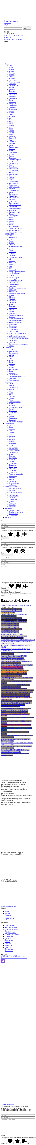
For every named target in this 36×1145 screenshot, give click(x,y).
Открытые (12, 470)
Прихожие (8, 382)
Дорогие (12, 145)
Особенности (13, 194)
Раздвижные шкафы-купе (17, 337)
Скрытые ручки (14, 212)
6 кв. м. (11, 223)
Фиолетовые (13, 109)
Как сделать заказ (15, 488)
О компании (9, 494)
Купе (10, 414)
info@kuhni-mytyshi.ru (8, 906)
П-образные (13, 152)
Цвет (10, 66)
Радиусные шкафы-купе (17, 315)
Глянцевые (12, 80)
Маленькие (12, 252)
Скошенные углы (15, 160)
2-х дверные (13, 324)
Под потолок (13, 335)
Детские (11, 295)
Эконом (11, 346)
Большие (12, 253)
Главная (3, 605)
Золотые (11, 113)
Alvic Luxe (12, 262)
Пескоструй (13, 279)
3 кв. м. (11, 219)
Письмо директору (7, 1104)
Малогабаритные (14, 208)
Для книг (12, 299)
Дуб (10, 127)
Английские (13, 167)
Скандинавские (14, 187)
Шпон (11, 134)
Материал (12, 116)
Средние (12, 255)
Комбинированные (15, 281)
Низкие (11, 311)
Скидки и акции (14, 510)
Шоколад (12, 89)
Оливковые (13, 93)
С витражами (13, 282)
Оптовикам (13, 515)
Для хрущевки (14, 197)
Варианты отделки (15, 228)
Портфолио (13, 499)
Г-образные (13, 308)
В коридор (12, 290)
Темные (11, 241)
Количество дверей (15, 322)
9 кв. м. (11, 225)
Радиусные (12, 158)
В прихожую (13, 291)
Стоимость (12, 141)
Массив (11, 131)
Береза (11, 123)
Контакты (8, 517)
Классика (12, 385)
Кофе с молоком (14, 82)
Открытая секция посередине (19, 338)
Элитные (12, 149)
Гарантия (12, 497)
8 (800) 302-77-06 (9, 35)
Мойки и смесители (15, 230)
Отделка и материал (15, 257)
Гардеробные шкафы (16, 474)
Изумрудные (13, 98)
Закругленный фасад (16, 320)
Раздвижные (13, 472)
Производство (13, 496)
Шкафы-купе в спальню (17, 293)
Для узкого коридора (16, 421)
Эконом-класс (13, 147)
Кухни (7, 64)
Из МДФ (12, 409)
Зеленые (11, 75)
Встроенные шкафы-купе (17, 333)
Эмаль (11, 120)
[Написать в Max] (3, 962)
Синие (11, 114)
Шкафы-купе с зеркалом (17, 272)
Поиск (25, 28)
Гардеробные (9, 423)
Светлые (12, 244)
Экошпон (12, 136)
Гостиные (8, 347)
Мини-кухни (13, 216)
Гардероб (12, 342)
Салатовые (12, 107)
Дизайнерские (13, 169)
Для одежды (13, 300)
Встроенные (13, 201)
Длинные (12, 309)
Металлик (12, 84)
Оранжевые (13, 94)
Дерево (11, 125)
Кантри (11, 172)
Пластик (12, 132)
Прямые (11, 156)
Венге (11, 100)
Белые (11, 67)
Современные (13, 163)
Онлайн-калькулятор (16, 512)
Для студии (12, 196)
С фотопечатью (14, 284)
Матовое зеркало (14, 273)
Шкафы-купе (9, 234)
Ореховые (12, 102)
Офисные (12, 297)
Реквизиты (12, 503)
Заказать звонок (6, 958)
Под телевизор (14, 380)
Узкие (11, 217)
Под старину (13, 185)
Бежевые (12, 78)
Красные (12, 73)
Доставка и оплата (11, 487)
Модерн (11, 178)
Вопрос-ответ (13, 514)
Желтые (11, 71)
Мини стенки (13, 369)
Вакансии (12, 505)
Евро (10, 165)
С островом (13, 206)
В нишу (11, 479)
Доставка (12, 490)
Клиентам (8, 508)
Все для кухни (14, 226)
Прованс (12, 179)
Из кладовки (13, 467)
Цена (10, 434)
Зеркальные (13, 411)
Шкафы (7, 913)
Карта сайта (13, 506)
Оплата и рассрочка (15, 492)
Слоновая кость (14, 85)
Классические (13, 174)
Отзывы (11, 501)
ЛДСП (11, 129)
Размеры (12, 440)
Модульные (13, 210)
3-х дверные (13, 326)
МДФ (11, 118)
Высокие (12, 306)
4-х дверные (13, 328)
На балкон (12, 302)
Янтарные (12, 103)
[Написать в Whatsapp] (18, 1009)
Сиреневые (12, 105)
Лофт (10, 176)
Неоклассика (13, 181)
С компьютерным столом (17, 376)
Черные (11, 69)
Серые (11, 76)
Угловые (12, 154)
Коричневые (13, 237)
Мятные (11, 111)
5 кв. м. (11, 221)
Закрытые (12, 468)
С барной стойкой (15, 205)
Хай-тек (11, 192)
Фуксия (11, 87)
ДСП (10, 140)
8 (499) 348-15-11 (21, 35)
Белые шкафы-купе (15, 246)
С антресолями (14, 203)
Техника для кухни (15, 232)
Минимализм (13, 183)
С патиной (12, 138)
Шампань (12, 91)
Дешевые (12, 143)
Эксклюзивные (14, 190)
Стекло (11, 275)
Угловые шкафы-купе (16, 318)
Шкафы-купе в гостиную (17, 288)
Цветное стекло (14, 277)
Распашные (13, 340)
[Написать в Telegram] (18, 986)
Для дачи (12, 199)
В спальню (12, 481)
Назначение (13, 286)
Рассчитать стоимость (19, 958)
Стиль (11, 161)
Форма (11, 150)
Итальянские (13, 170)
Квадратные (13, 458)
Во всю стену (13, 331)
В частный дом (14, 483)
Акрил (11, 122)
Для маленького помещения (18, 344)
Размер (11, 214)
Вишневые (12, 96)
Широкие (12, 317)
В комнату (12, 477)
